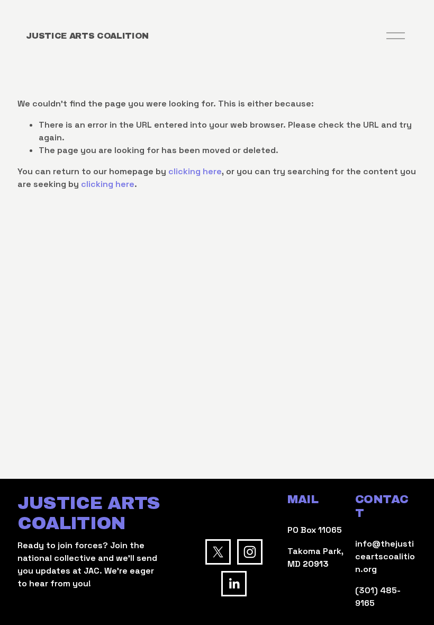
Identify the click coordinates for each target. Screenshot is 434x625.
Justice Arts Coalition (87, 35)
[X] (218, 552)
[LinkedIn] (234, 583)
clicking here (195, 171)
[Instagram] (250, 552)
